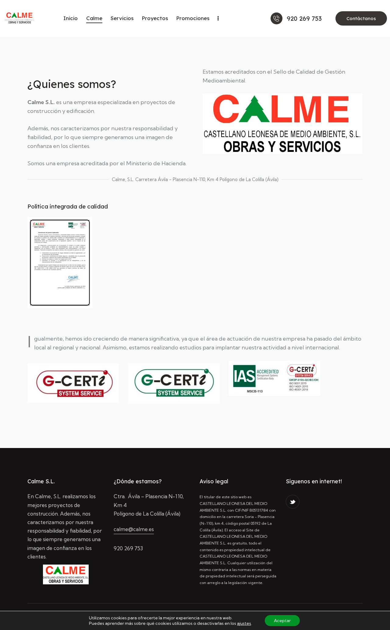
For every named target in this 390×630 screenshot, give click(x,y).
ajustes (244, 623)
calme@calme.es (134, 529)
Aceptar (282, 620)
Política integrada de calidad (67, 206)
